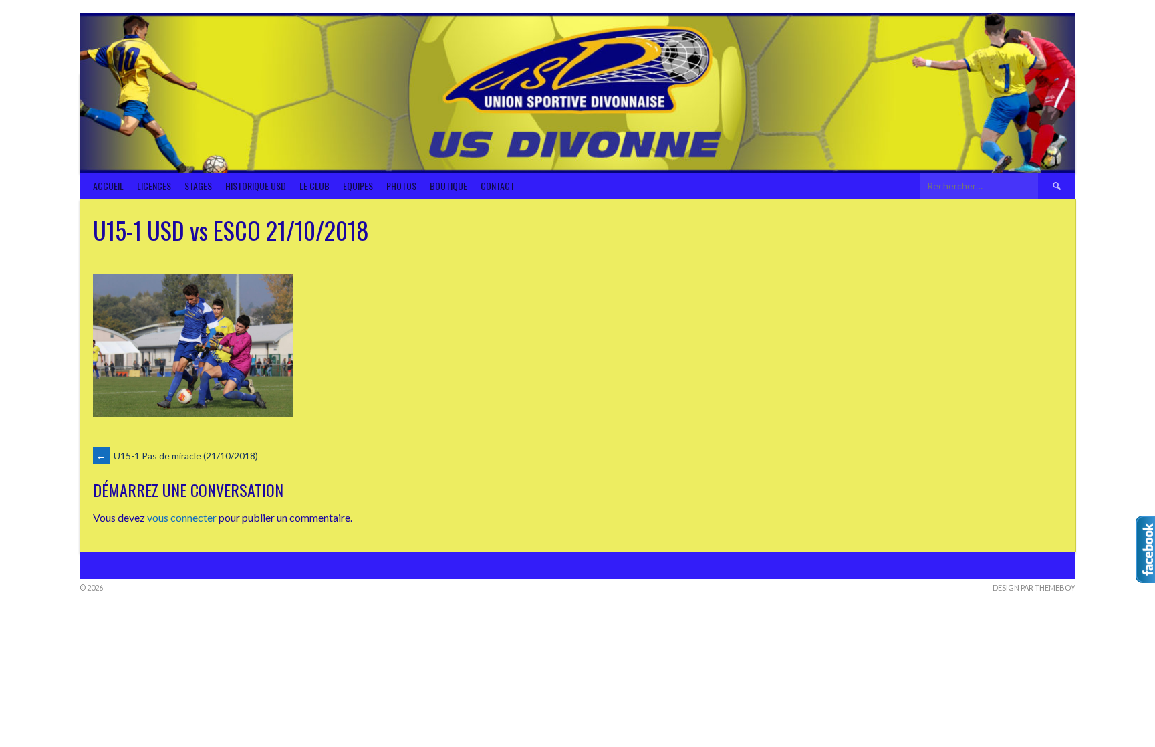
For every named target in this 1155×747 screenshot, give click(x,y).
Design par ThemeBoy (1034, 587)
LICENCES (154, 186)
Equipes (358, 186)
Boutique (448, 186)
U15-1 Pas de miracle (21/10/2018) (177, 455)
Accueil (108, 186)
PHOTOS (401, 186)
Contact (498, 186)
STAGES (198, 186)
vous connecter (182, 517)
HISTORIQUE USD (255, 186)
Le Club (314, 186)
